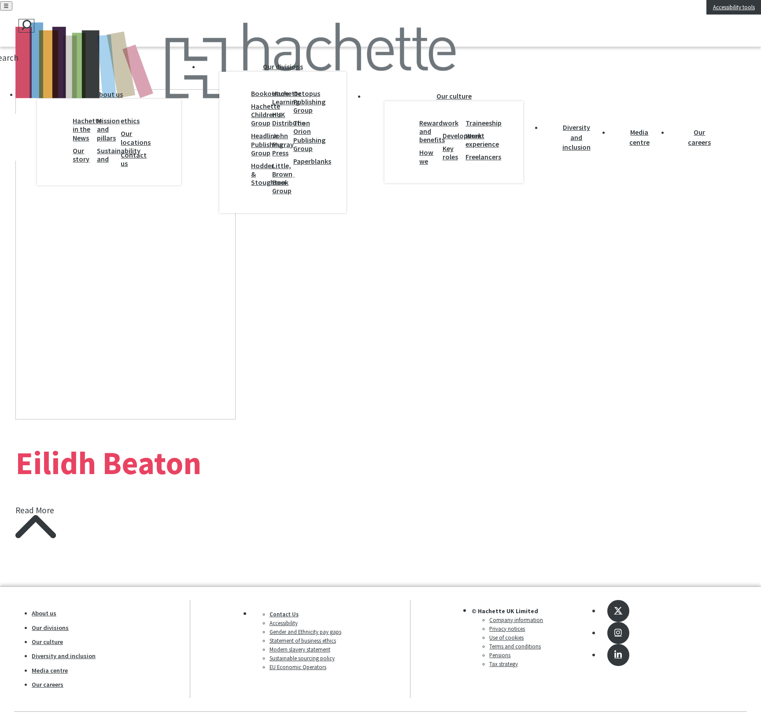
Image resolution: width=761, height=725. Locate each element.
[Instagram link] (618, 633)
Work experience (474, 140)
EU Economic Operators (298, 666)
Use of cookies (506, 637)
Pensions (499, 655)
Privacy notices (507, 628)
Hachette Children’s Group (259, 114)
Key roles (450, 152)
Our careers (699, 137)
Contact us (130, 159)
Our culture (454, 96)
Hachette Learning (280, 97)
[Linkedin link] (618, 655)
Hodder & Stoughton (259, 174)
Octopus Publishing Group (301, 101)
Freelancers (474, 157)
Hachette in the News (82, 129)
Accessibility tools (734, 7)
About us (109, 94)
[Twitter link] (618, 611)
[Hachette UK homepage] (91, 62)
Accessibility (284, 622)
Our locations (130, 137)
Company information (516, 619)
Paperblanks (301, 161)
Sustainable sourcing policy (302, 658)
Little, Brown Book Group (280, 178)
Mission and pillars (107, 129)
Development (452, 136)
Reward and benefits (428, 131)
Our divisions (283, 66)
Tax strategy (503, 663)
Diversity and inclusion (576, 137)
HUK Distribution (280, 118)
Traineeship (474, 123)
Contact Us (284, 614)
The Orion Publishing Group (301, 136)
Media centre (639, 137)
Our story (81, 155)
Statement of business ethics (303, 640)
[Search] (26, 26)
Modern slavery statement (300, 649)
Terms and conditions (515, 646)
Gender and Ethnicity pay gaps (305, 631)
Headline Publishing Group (259, 144)
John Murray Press (280, 144)
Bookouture (259, 93)
